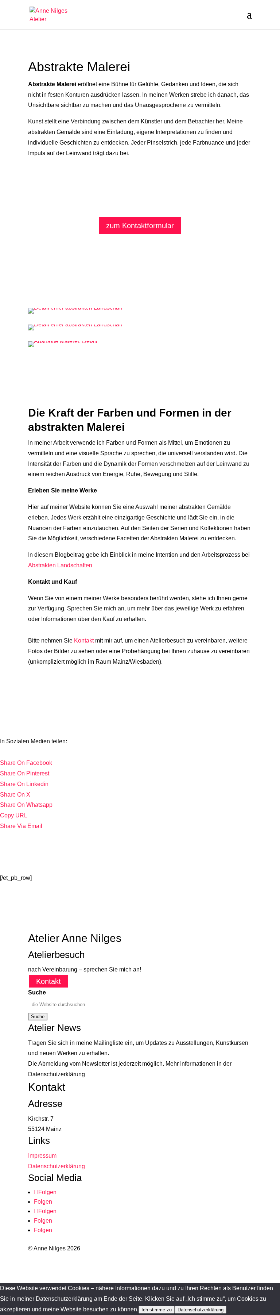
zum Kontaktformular (140, 226)
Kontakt (84, 640)
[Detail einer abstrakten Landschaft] (75, 307)
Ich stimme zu (156, 1309)
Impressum (42, 1156)
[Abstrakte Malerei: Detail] (62, 341)
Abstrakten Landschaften (60, 565)
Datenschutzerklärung (56, 1166)
